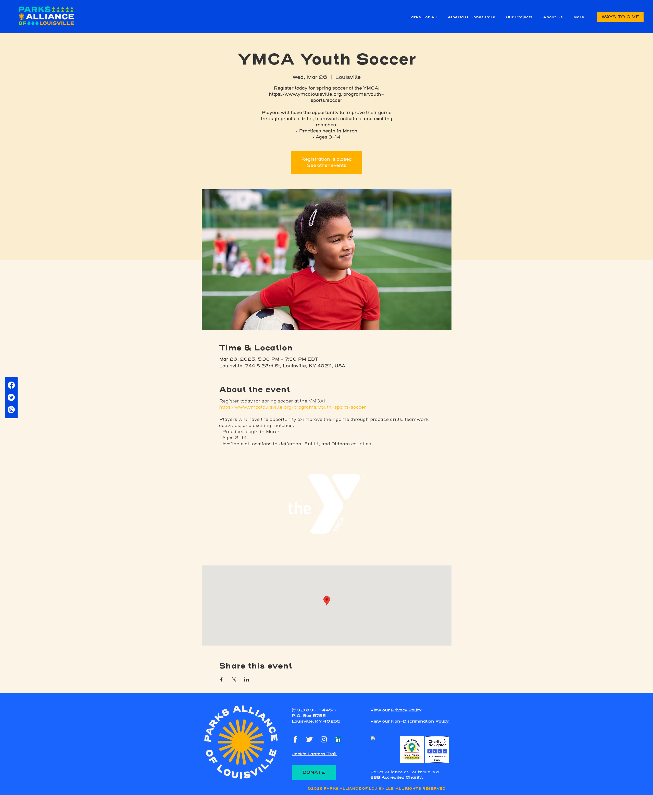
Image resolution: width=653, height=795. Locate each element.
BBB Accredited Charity (396, 777)
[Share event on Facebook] (221, 679)
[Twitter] (11, 397)
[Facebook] (11, 385)
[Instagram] (11, 409)
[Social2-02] (323, 739)
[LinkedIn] (338, 739)
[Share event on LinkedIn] (246, 679)
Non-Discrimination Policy (419, 721)
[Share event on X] (234, 679)
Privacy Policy (406, 710)
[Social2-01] (295, 739)
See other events (326, 165)
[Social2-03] (309, 739)
